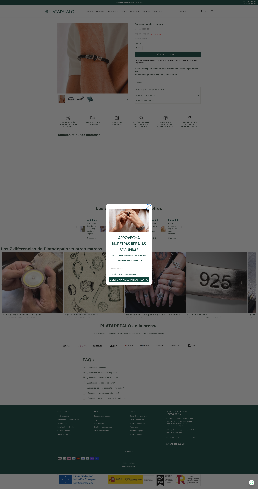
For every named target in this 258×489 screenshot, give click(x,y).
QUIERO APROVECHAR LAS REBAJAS (129, 279)
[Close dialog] (148, 206)
